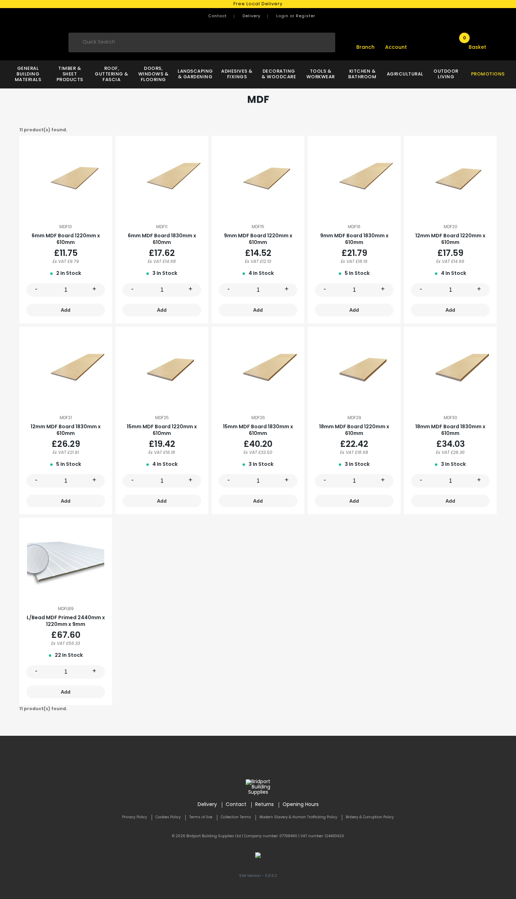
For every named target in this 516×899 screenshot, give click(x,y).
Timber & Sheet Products (70, 74)
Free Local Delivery (258, 4)
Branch (365, 47)
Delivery (251, 16)
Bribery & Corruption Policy (370, 817)
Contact (217, 16)
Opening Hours (301, 804)
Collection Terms (236, 817)
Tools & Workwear (320, 74)
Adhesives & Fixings (237, 74)
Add (66, 310)
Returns (264, 804)
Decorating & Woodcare (279, 74)
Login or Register (295, 16)
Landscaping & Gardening (195, 74)
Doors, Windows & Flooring (153, 74)
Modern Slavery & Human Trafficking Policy (298, 817)
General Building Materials (28, 74)
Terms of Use (200, 817)
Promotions (488, 74)
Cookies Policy (168, 817)
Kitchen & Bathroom (362, 74)
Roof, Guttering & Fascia (111, 74)
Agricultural (404, 74)
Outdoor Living (446, 74)
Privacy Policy (134, 817)
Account (396, 47)
